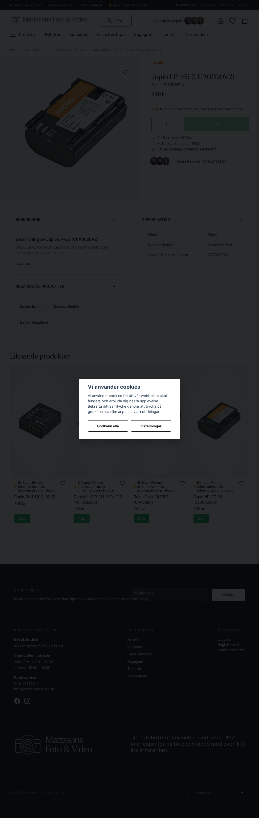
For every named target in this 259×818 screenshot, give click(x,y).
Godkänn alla (108, 426)
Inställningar (151, 426)
